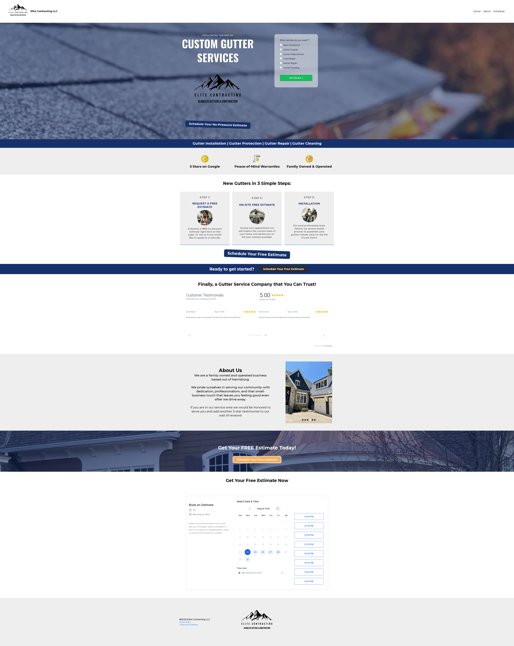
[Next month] (277, 508)
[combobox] (261, 573)
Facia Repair (289, 58)
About (487, 11)
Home (477, 11)
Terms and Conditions (188, 624)
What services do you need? (295, 40)
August (260, 508)
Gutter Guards (290, 49)
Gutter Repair (290, 63)
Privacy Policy (185, 622)
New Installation (291, 45)
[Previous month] (249, 508)
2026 (267, 508)
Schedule (499, 11)
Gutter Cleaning (291, 67)
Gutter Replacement (293, 54)
